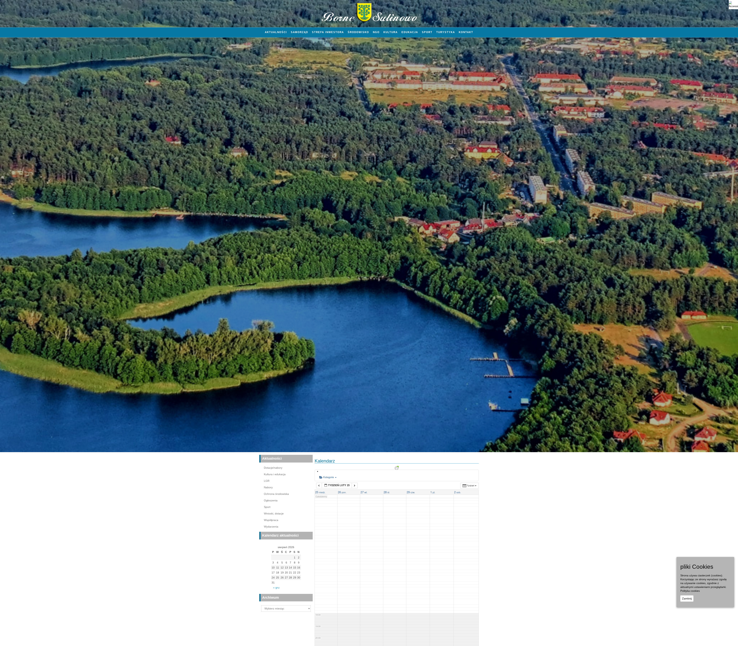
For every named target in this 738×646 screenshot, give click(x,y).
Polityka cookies (690, 590)
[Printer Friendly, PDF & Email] (397, 467)
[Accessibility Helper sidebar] (733, 4)
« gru (276, 587)
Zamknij (687, 598)
